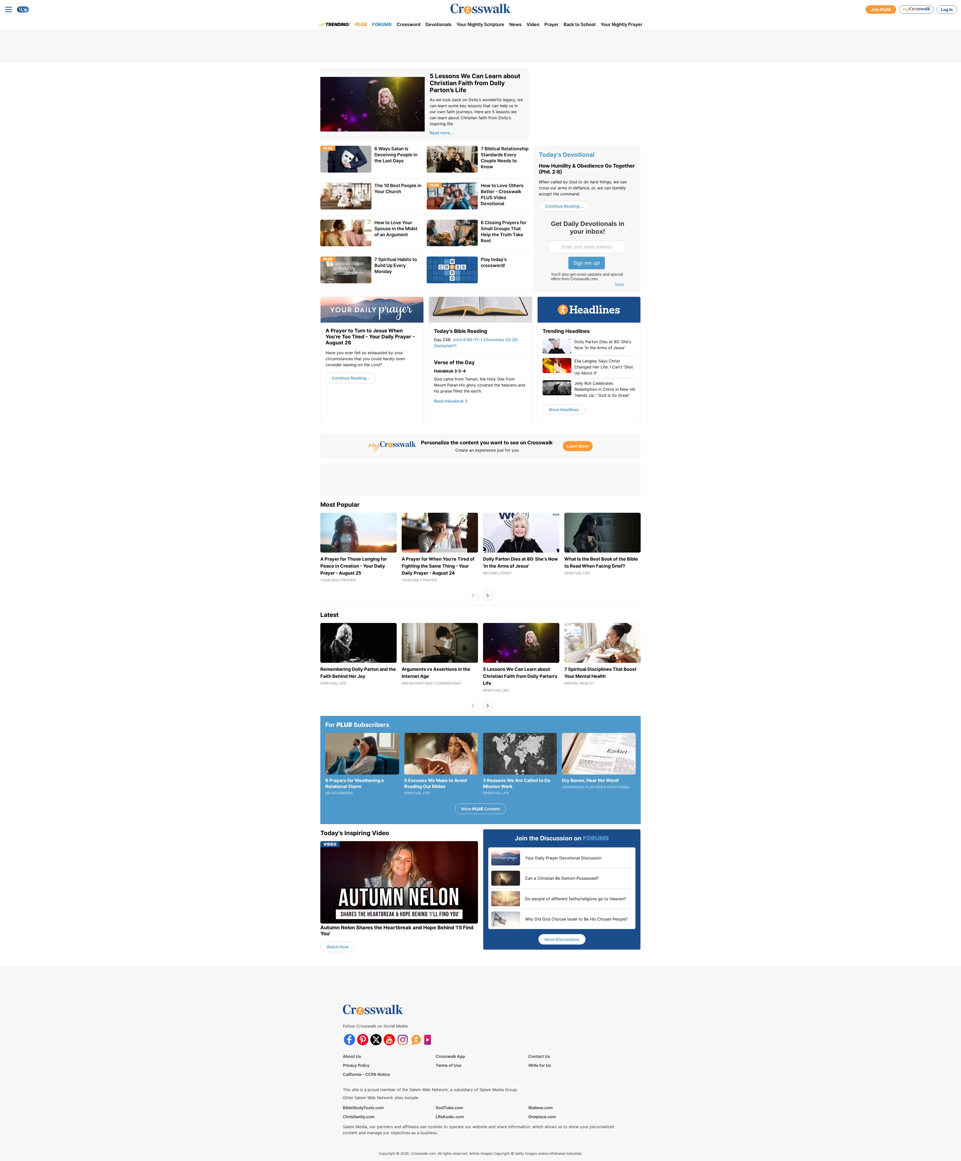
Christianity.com (358, 1116)
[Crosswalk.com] (480, 9)
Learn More (578, 446)
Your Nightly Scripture (480, 24)
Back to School (580, 24)
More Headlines (564, 409)
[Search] (23, 10)
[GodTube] (429, 1039)
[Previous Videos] (473, 596)
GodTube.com (449, 1107)
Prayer (551, 24)
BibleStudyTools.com (363, 1107)
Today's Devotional (567, 154)
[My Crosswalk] (916, 9)
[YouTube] (389, 1039)
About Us (352, 1056)
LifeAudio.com (450, 1116)
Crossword (408, 24)
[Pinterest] (362, 1039)
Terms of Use (448, 1065)
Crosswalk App (450, 1056)
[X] (376, 1039)
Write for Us (539, 1065)
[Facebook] (349, 1039)
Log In (947, 9)
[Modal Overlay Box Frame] (587, 254)
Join (881, 9)
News (515, 24)
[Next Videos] (488, 596)
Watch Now (338, 946)
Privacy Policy (356, 1065)
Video (533, 24)
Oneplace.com (542, 1116)
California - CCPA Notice (366, 1074)
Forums (382, 24)
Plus (361, 24)
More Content (480, 808)
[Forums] (415, 1039)
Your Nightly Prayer (621, 24)
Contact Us (539, 1056)
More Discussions (562, 939)
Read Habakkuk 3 (450, 401)
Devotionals (438, 24)
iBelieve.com (540, 1107)
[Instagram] (402, 1039)
